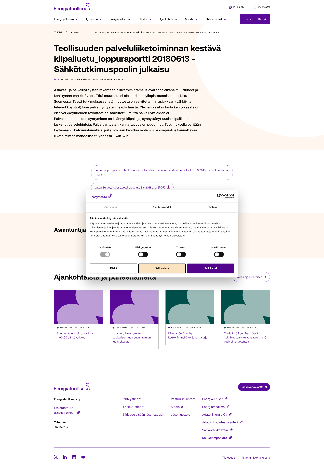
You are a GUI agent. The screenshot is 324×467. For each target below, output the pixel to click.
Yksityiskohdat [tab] (162, 207)
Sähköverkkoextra (215, 430)
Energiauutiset (212, 399)
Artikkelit (77, 32)
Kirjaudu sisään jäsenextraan (143, 414)
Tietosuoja (229, 457)
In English (238, 7)
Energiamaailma (213, 407)
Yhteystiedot (132, 399)
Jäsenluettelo (180, 414)
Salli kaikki (210, 268)
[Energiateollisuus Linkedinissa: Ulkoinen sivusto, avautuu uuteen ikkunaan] (65, 457)
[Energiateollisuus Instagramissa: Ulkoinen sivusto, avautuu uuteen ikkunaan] (74, 457)
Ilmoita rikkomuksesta (256, 457)
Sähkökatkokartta (252, 387)
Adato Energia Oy (214, 414)
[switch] (143, 254)
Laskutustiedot (133, 407)
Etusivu (58, 32)
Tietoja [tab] (213, 207)
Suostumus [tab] (111, 207)
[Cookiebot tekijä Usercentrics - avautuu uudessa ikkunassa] (219, 196)
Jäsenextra (264, 7)
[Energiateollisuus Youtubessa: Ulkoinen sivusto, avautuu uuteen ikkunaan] (83, 457)
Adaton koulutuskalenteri (220, 422)
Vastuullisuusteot (183, 399)
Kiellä (113, 268)
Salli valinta (162, 268)
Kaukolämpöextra (214, 438)
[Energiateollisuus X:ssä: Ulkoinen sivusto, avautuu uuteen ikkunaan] (56, 457)
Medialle (177, 407)
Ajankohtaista (168, 19)
